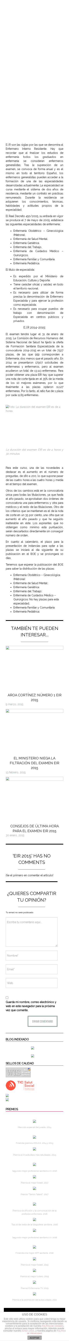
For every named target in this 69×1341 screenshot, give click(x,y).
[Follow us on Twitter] (34, 4)
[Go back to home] (34, 28)
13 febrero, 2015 (15, 772)
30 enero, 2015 (15, 835)
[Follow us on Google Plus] (50, 4)
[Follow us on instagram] (42, 4)
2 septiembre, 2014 (34, 126)
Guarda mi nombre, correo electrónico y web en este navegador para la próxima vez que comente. (31, 1006)
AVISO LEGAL (28, 1331)
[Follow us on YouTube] (56, 4)
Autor (9, 5)
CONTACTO (58, 13)
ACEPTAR (34, 1338)
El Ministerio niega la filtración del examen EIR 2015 (34, 763)
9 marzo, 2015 (14, 704)
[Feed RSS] (19, 4)
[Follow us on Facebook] (27, 4)
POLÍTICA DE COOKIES (52, 1326)
